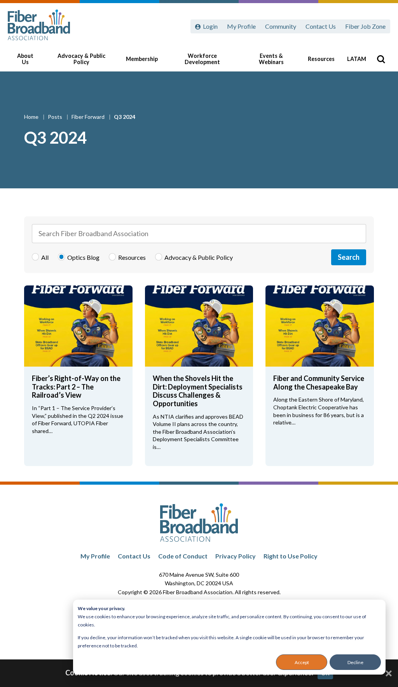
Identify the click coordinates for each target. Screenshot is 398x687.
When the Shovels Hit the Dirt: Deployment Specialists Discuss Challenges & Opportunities (198, 391)
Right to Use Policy (291, 556)
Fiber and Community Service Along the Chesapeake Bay (318, 382)
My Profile (241, 26)
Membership (142, 59)
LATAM (356, 59)
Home (32, 116)
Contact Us (320, 26)
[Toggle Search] (381, 59)
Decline (355, 662)
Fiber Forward (89, 116)
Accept (302, 662)
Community (280, 26)
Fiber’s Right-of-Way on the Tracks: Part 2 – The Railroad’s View (76, 386)
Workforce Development (202, 58)
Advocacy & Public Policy (81, 58)
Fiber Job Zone (365, 26)
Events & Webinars (271, 58)
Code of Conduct (183, 556)
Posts (55, 116)
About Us (25, 58)
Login (210, 26)
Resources (321, 59)
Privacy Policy (235, 556)
